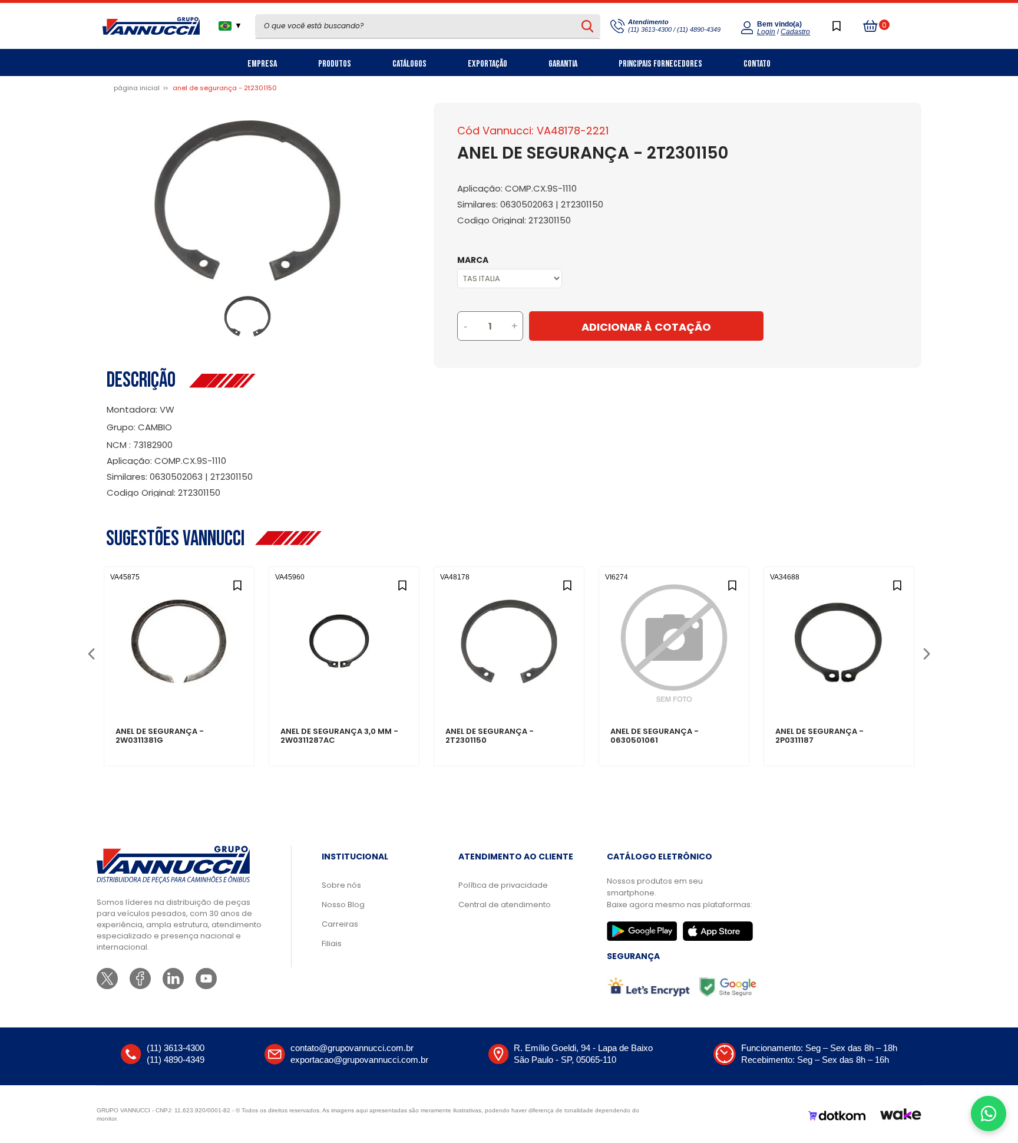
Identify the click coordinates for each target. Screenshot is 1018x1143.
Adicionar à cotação (179, 691)
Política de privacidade (503, 885)
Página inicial (137, 88)
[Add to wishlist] (237, 584)
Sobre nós (341, 885)
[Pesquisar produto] (587, 26)
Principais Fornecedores (660, 64)
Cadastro (795, 32)
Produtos (334, 64)
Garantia (562, 64)
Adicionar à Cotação (646, 326)
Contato (757, 64)
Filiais (332, 943)
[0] (871, 26)
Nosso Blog (343, 904)
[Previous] (91, 653)
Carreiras (340, 924)
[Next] (926, 653)
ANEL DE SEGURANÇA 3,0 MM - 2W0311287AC (339, 736)
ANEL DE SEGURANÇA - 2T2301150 (489, 736)
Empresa (262, 64)
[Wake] (900, 1116)
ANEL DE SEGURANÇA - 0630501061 (654, 736)
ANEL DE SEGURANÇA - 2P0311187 (819, 736)
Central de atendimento (504, 904)
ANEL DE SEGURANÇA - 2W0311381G (159, 736)
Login (766, 32)
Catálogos (409, 64)
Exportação (487, 64)
